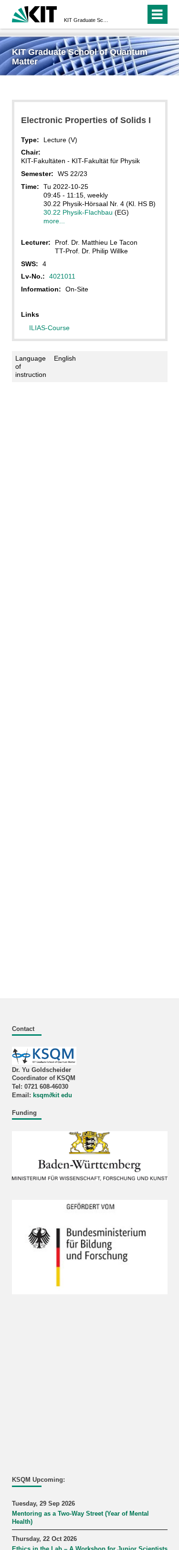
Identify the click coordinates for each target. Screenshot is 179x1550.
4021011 (62, 276)
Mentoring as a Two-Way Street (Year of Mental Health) (80, 1518)
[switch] (136, 14)
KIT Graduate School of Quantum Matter (86, 20)
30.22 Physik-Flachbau (78, 212)
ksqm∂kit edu (52, 1095)
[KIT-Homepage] (34, 13)
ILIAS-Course (49, 328)
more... (54, 221)
